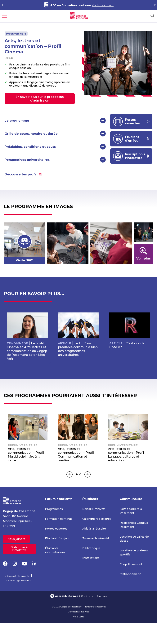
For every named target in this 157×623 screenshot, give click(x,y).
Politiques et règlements (16, 575)
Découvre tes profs (20, 174)
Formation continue (59, 519)
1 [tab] (77, 474)
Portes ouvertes (56, 528)
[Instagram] (15, 564)
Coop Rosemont (131, 564)
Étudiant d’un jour (57, 538)
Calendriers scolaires (96, 519)
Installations (91, 558)
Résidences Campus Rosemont (134, 525)
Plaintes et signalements (17, 580)
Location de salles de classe (134, 538)
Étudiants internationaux (55, 550)
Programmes (54, 509)
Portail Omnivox (93, 509)
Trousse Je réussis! (95, 538)
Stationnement (130, 574)
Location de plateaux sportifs (134, 552)
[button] (4, 15)
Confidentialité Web (78, 611)
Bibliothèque (91, 548)
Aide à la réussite (94, 528)
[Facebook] (5, 564)
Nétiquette (78, 616)
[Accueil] (13, 500)
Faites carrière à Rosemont (131, 511)
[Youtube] (24, 564)
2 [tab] (80, 474)
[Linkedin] (34, 564)
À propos (102, 596)
